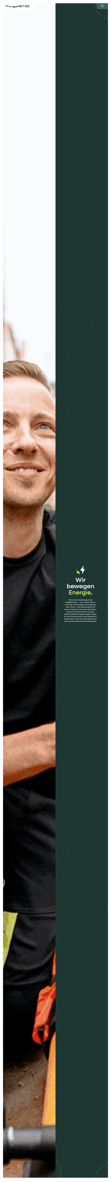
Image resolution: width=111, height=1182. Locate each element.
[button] (102, 6)
